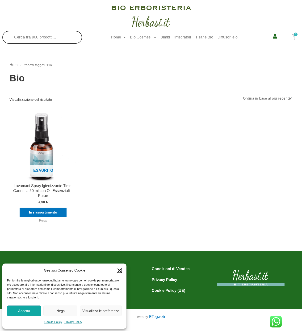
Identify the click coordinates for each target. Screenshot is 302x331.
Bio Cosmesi (140, 37)
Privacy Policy (73, 322)
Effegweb (157, 317)
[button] (119, 270)
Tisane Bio (204, 37)
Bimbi (165, 37)
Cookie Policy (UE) (168, 291)
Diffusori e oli (228, 37)
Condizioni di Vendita (171, 269)
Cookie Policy (53, 322)
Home (116, 37)
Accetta (24, 311)
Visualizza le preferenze (100, 311)
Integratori (182, 37)
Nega (60, 311)
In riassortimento (43, 212)
